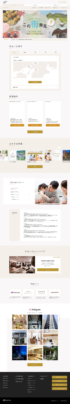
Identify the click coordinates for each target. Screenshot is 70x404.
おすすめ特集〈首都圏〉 (20, 378)
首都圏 (24, 52)
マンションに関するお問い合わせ (59, 388)
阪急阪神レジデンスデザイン (32, 389)
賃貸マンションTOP (59, 384)
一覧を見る (35, 166)
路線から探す (15, 87)
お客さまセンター (30, 378)
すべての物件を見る (35, 131)
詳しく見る (48, 269)
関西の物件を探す (5, 378)
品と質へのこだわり (47, 7)
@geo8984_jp (59, 318)
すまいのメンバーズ (64, 7)
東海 (35, 52)
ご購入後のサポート (56, 7)
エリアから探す (16, 57)
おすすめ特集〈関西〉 (19, 376)
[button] (62, 37)
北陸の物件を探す (5, 385)
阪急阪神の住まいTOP (59, 377)
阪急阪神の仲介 (30, 391)
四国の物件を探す (5, 387)
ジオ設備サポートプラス (31, 385)
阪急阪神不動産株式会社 (64, 400)
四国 (56, 52)
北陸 (45, 52)
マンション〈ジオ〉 (5, 7)
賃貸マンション (56, 5)
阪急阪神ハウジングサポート (32, 380)
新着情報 (42, 378)
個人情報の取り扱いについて (55, 400)
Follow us (35, 364)
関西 (14, 52)
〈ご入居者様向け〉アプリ (31, 387)
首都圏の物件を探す (6, 380)
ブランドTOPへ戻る (62, 2)
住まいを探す (34, 7)
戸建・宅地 (35, 5)
